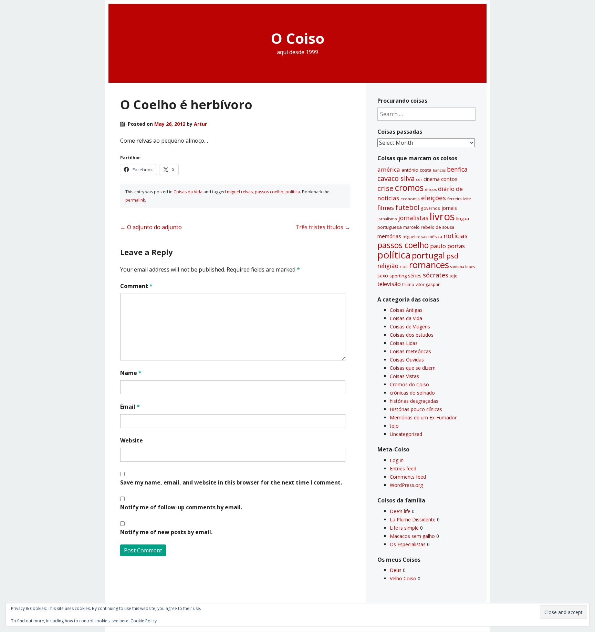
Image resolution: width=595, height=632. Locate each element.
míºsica (435, 236)
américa (388, 169)
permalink (135, 200)
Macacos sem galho (412, 536)
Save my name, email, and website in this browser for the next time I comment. (231, 482)
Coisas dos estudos (412, 335)
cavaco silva (396, 178)
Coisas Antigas (406, 310)
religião (387, 266)
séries (414, 275)
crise (385, 188)
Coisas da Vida (188, 192)
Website (131, 440)
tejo (454, 276)
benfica (457, 169)
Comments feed (408, 476)
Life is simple (404, 527)
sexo (382, 275)
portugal (428, 255)
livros (442, 216)
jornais (449, 208)
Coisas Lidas (404, 343)
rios (404, 266)
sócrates (435, 275)
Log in (397, 460)
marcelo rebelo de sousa (428, 227)
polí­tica (292, 192)
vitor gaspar (428, 284)
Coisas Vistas (404, 376)
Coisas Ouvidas (407, 359)
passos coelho (269, 192)
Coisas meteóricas (410, 351)
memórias (389, 236)
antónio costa (416, 170)
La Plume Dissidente (413, 519)
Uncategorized (406, 434)
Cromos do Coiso (409, 384)
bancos (439, 170)
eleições (433, 197)
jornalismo (387, 218)
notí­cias (455, 235)
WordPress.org (406, 485)
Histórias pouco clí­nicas (416, 409)
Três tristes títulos (322, 227)
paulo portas (447, 246)
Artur (200, 124)
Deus (395, 570)
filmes (385, 208)
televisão (389, 284)
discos (431, 189)
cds (419, 179)
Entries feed (403, 468)
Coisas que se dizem (413, 368)
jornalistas (413, 218)
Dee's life (400, 511)
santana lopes (462, 266)
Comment (136, 286)
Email (130, 406)
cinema (432, 179)
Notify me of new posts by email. (166, 532)
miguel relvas (240, 192)
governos (430, 208)
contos (449, 178)
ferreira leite (459, 198)
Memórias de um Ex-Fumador (423, 417)
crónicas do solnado (412, 392)
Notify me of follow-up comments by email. (181, 507)
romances (429, 265)
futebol (407, 207)
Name (131, 373)
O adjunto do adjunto (151, 227)
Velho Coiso (403, 578)
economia (410, 198)
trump (408, 284)
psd (452, 256)
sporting (398, 276)
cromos (409, 187)
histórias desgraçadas (414, 401)
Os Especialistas (408, 544)
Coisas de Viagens (410, 326)
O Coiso (297, 38)
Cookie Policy (144, 621)
